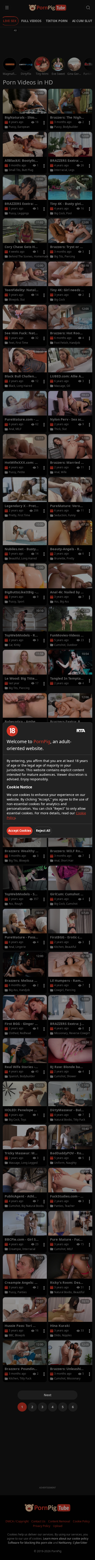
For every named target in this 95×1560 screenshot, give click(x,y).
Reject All (43, 831)
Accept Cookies (19, 831)
